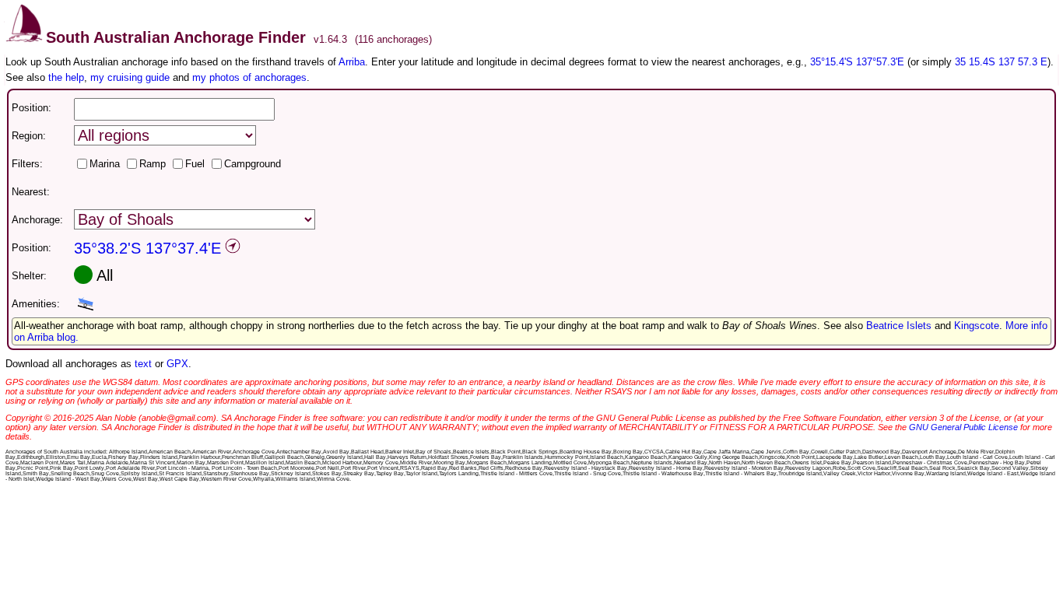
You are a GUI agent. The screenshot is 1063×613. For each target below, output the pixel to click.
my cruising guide (130, 77)
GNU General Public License (963, 427)
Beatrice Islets (898, 325)
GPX (177, 364)
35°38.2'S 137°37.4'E (147, 248)
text (143, 364)
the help (66, 77)
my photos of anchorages (249, 77)
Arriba (352, 62)
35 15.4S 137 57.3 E (1001, 62)
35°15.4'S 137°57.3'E (857, 62)
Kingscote (976, 325)
